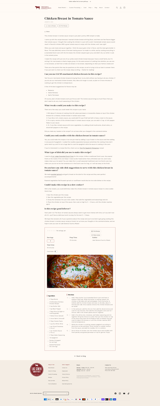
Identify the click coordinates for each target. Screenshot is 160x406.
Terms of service (87, 402)
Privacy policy (74, 402)
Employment (65, 371)
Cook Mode (50, 251)
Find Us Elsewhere (52, 383)
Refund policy (80, 402)
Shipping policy (101, 402)
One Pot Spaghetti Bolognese (89, 148)
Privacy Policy (65, 377)
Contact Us (64, 367)
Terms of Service (66, 374)
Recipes (50, 377)
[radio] (48, 231)
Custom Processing (52, 374)
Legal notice (107, 402)
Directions (71, 295)
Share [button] (48, 31)
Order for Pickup (52, 371)
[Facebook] (115, 393)
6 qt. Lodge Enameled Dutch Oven (62, 156)
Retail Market (51, 367)
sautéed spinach (56, 174)
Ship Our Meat (51, 380)
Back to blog (81, 356)
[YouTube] (124, 393)
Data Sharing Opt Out (67, 383)
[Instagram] (119, 393)
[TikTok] (128, 393)
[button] (62, 7)
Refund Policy (65, 380)
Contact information (94, 402)
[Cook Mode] (56, 251)
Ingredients (51, 296)
